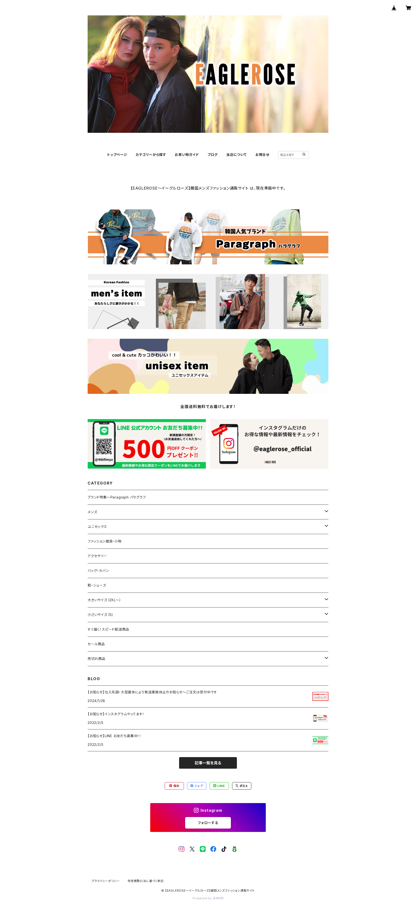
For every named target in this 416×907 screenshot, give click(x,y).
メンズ (92, 512)
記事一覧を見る (208, 762)
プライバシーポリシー (105, 881)
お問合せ (262, 155)
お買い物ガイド (187, 155)
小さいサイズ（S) (100, 615)
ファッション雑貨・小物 (105, 541)
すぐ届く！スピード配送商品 (110, 629)
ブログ (213, 155)
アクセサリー (97, 556)
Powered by (203, 898)
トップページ (117, 155)
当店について (236, 155)
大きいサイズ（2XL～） (104, 600)
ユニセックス (97, 526)
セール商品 (98, 644)
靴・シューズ (97, 585)
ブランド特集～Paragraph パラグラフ (117, 497)
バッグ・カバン (98, 570)
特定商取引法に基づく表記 (146, 881)
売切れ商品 (96, 659)
